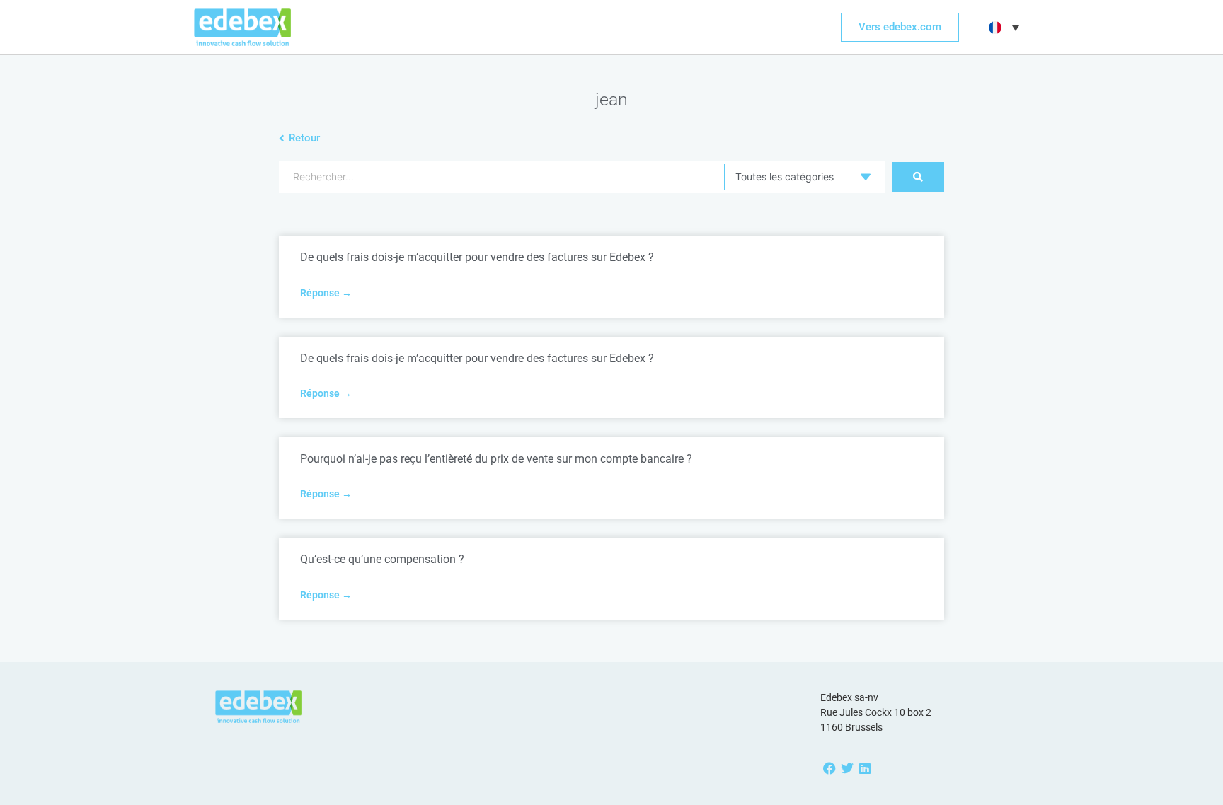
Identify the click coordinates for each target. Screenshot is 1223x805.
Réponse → (326, 293)
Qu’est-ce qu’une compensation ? (382, 559)
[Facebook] (829, 768)
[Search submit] (918, 177)
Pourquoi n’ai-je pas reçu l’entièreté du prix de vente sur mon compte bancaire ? (496, 458)
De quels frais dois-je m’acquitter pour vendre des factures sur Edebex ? (477, 257)
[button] (1002, 27)
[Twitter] (847, 768)
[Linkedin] (864, 768)
